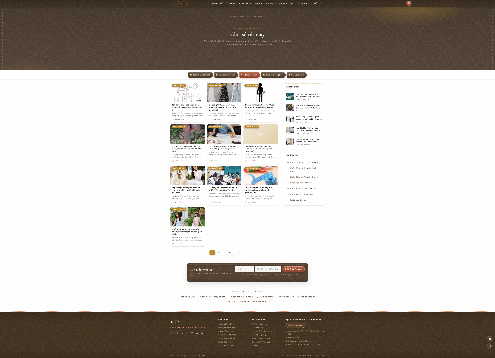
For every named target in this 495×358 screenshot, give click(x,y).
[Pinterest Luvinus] (202, 333)
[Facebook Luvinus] (172, 333)
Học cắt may (257, 328)
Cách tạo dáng (297, 74)
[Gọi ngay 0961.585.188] (408, 3)
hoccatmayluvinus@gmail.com (302, 341)
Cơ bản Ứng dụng (226, 324)
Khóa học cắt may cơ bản (211, 297)
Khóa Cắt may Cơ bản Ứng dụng (305, 162)
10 (230, 253)
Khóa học (244, 3)
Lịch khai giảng (265, 297)
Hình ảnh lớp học (307, 297)
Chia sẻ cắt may (250, 74)
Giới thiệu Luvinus (260, 324)
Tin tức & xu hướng (201, 74)
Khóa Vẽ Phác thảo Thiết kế (303, 188)
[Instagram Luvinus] (192, 333)
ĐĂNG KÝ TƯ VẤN (293, 269)
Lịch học (258, 3)
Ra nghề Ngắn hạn (226, 328)
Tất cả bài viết (186, 297)
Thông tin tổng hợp (274, 74)
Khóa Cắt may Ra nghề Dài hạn (304, 177)
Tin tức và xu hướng (261, 338)
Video (292, 3)
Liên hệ (318, 3)
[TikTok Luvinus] (187, 333)
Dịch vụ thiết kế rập (239, 301)
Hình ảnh (280, 3)
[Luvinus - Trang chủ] (180, 3)
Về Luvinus (230, 3)
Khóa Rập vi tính (225, 342)
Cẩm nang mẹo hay (227, 74)
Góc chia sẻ (304, 3)
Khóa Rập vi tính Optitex (301, 194)
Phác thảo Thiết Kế (226, 338)
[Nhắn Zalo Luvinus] (490, 346)
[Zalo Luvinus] (182, 333)
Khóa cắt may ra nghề (241, 297)
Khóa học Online (298, 200)
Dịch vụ (269, 3)
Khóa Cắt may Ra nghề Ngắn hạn (303, 169)
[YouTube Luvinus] (197, 333)
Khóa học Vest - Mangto (301, 183)
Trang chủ (217, 3)
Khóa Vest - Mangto (227, 335)
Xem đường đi (297, 325)
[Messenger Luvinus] (177, 333)
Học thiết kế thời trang (262, 331)
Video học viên (285, 297)
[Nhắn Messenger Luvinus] (490, 339)
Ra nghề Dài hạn (225, 331)
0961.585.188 (293, 337)
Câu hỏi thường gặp (261, 342)
